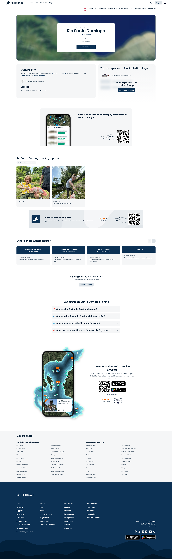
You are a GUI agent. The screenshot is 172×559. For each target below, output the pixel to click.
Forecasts (67, 511)
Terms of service (23, 525)
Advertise (20, 518)
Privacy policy (21, 521)
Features (67, 507)
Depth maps (68, 521)
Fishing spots (69, 518)
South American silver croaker (26, 163)
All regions (91, 507)
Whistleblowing (22, 528)
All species (91, 514)
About (18, 504)
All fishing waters (93, 518)
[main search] (151, 3)
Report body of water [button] (24, 532)
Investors (20, 514)
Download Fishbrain (126, 90)
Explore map (86, 47)
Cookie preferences (48, 525)
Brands (42, 504)
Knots (42, 511)
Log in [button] (158, 3)
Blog (41, 507)
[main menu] (165, 3)
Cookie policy (45, 521)
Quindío (83, 34)
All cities (90, 511)
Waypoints (68, 528)
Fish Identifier (69, 514)
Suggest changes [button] (86, 285)
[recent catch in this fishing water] (33, 186)
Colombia (88, 34)
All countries (92, 504)
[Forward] (154, 241)
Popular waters (46, 514)
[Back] (149, 241)
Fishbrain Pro (68, 504)
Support (19, 511)
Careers (19, 507)
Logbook (67, 525)
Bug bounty (44, 518)
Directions (41, 90)
